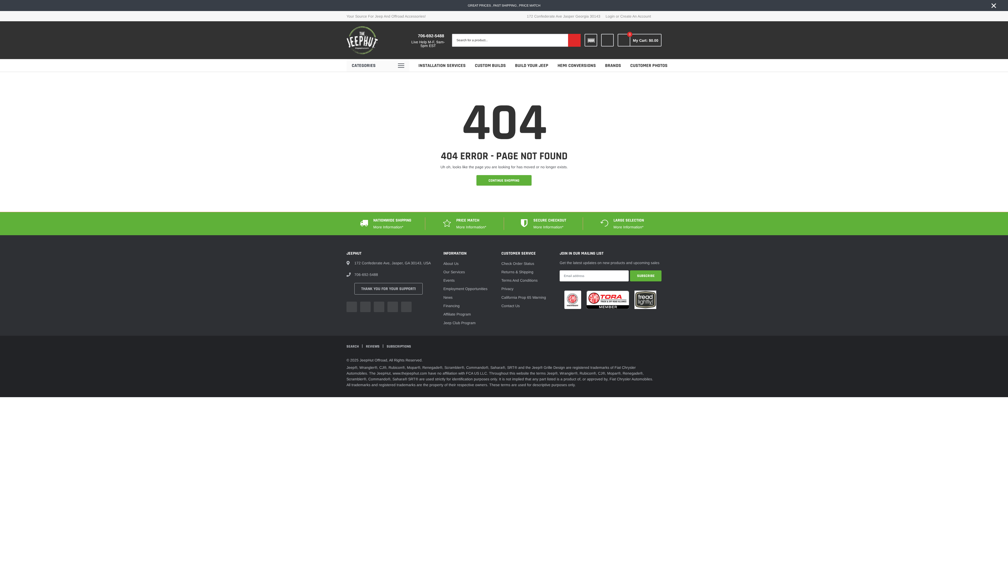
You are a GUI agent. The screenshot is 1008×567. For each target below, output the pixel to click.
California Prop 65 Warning (523, 297)
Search (353, 346)
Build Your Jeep (531, 65)
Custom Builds (490, 65)
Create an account (635, 16)
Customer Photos (649, 65)
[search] (574, 40)
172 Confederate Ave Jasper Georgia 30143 (563, 16)
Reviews (373, 346)
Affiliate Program (457, 314)
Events (449, 280)
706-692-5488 (431, 36)
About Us (451, 263)
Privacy (507, 289)
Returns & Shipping (517, 272)
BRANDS (613, 65)
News (448, 297)
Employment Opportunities (465, 289)
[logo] (362, 40)
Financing (451, 306)
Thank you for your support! (388, 289)
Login (610, 16)
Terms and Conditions (519, 280)
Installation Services (442, 65)
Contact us (510, 306)
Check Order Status (517, 263)
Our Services (454, 272)
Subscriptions (399, 346)
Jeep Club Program (459, 323)
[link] (607, 40)
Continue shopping (504, 180)
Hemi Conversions (577, 65)
